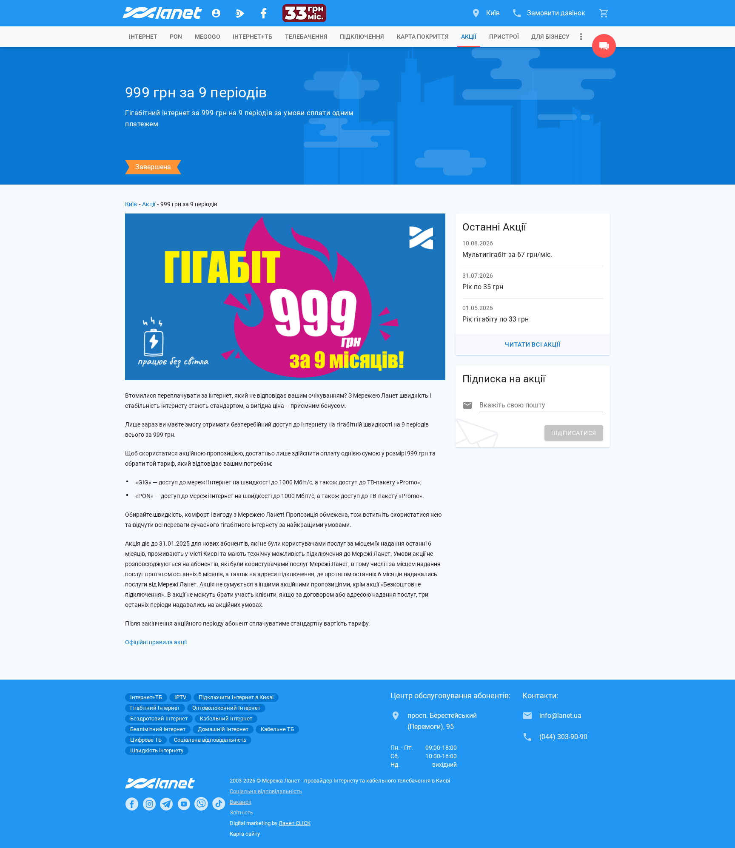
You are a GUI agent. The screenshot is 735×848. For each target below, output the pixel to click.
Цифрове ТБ (146, 740)
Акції (468, 36)
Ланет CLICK (295, 823)
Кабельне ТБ (277, 729)
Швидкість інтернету (156, 750)
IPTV (180, 697)
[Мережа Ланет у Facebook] (264, 13)
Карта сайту (245, 834)
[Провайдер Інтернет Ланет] (170, 783)
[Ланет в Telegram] (166, 804)
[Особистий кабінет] (216, 13)
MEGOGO (207, 36)
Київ (131, 204)
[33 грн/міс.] (304, 13)
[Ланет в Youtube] (184, 804)
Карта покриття (423, 36)
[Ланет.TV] (240, 13)
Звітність (241, 812)
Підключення (362, 36)
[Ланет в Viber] (201, 804)
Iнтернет (143, 36)
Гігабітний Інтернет (155, 708)
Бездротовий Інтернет (159, 718)
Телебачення (306, 36)
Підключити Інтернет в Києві (236, 697)
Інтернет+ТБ (252, 36)
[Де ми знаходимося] (604, 48)
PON (176, 36)
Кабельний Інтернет (226, 718)
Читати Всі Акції (533, 344)
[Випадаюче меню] (581, 36)
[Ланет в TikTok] (218, 804)
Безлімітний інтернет (157, 729)
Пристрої (504, 36)
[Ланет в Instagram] (149, 804)
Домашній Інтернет (223, 729)
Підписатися (573, 433)
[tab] (143, 36)
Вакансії (240, 802)
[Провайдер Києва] (161, 13)
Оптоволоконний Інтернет (226, 708)
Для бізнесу (550, 36)
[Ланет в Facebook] (132, 804)
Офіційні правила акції (156, 642)
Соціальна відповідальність (266, 791)
